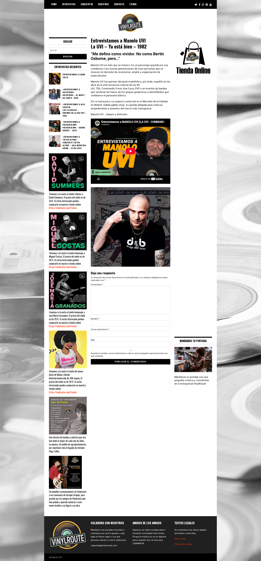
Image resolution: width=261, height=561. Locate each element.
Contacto (119, 4)
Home (54, 4)
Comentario (97, 284)
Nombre (95, 319)
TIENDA (132, 4)
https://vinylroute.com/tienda (63, 208)
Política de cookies (183, 544)
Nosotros (103, 4)
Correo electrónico (100, 329)
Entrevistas (69, 4)
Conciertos (87, 4)
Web (93, 340)
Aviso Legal (180, 539)
